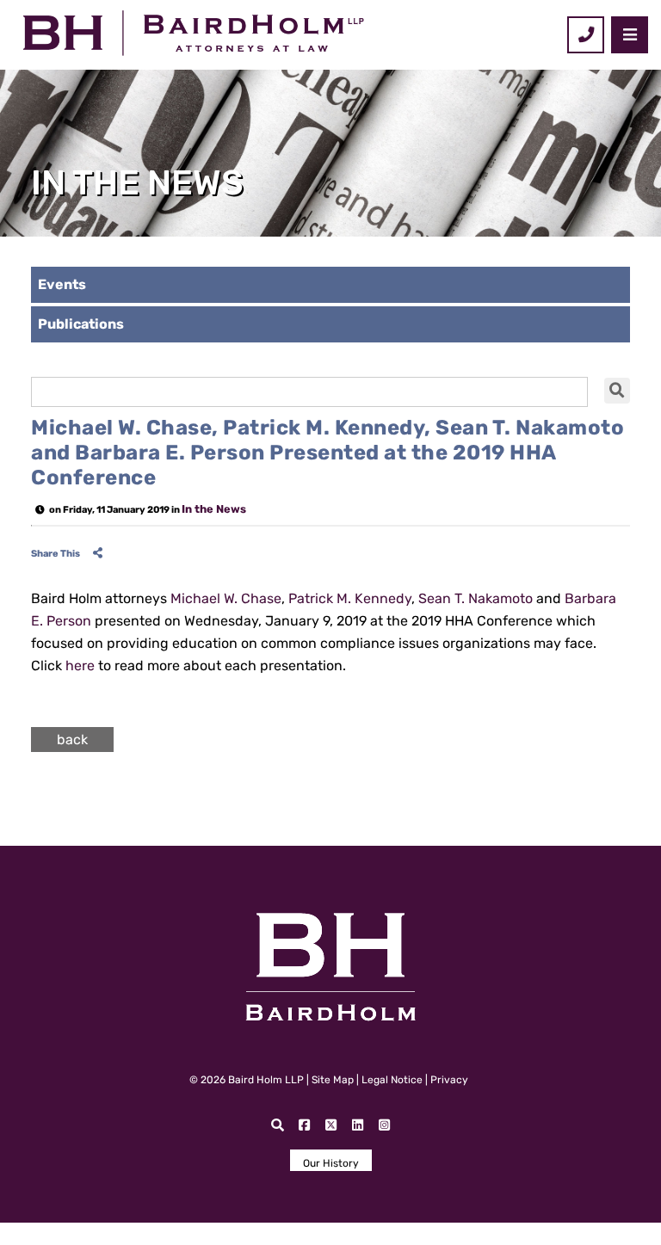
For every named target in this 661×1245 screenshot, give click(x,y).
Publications (81, 324)
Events (62, 284)
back (72, 739)
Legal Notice (392, 1080)
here (80, 665)
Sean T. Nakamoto (475, 598)
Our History (331, 1163)
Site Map (333, 1080)
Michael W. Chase (225, 598)
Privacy (449, 1080)
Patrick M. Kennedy (349, 598)
